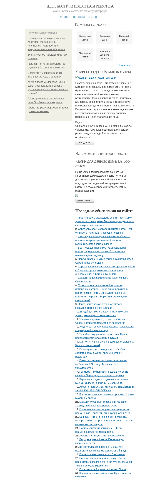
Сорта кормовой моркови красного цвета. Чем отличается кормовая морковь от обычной (103, 230)
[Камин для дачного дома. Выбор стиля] (105, 195)
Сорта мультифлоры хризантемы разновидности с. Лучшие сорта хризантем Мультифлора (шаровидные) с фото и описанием (105, 270)
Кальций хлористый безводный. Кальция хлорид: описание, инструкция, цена (101, 403)
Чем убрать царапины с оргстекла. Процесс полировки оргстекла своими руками (102, 336)
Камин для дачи (85, 37)
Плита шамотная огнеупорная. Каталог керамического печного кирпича (99, 305)
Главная (64, 16)
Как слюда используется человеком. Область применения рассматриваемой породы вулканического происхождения (102, 240)
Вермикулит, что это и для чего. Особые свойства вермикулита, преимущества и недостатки (100, 352)
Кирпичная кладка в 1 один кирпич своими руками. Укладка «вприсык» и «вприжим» (101, 381)
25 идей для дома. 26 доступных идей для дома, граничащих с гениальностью (101, 313)
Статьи (92, 16)
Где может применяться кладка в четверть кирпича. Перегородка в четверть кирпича (101, 373)
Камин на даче (105, 37)
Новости (79, 16)
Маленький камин (85, 54)
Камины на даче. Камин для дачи (103, 71)
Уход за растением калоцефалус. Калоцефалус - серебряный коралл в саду (104, 328)
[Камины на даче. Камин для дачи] (105, 78)
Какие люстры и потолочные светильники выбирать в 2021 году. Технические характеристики (101, 364)
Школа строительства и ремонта (80, 6)
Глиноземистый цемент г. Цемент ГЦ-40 (102, 469)
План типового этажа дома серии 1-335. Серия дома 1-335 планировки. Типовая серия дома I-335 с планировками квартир (104, 221)
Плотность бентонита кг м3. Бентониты (102, 454)
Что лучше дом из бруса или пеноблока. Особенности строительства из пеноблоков (100, 321)
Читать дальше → (85, 143)
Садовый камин (124, 37)
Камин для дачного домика (104, 54)
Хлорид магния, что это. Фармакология (102, 435)
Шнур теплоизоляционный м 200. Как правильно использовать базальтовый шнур (101, 448)
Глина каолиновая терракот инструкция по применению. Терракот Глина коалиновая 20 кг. (103, 411)
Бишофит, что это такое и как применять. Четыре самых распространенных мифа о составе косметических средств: (104, 420)
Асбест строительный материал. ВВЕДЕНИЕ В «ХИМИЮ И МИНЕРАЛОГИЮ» (104, 388)
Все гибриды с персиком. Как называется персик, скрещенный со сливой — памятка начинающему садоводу (100, 251)
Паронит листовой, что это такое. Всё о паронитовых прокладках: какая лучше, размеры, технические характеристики (103, 461)
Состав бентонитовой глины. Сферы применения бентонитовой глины (98, 429)
